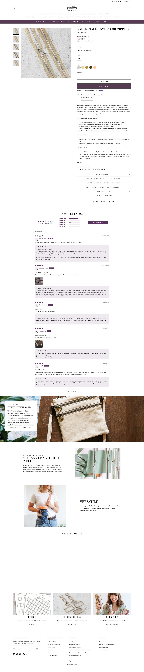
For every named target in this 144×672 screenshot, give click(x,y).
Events (76, 14)
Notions (108, 17)
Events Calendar (103, 647)
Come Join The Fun (104, 195)
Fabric (60, 17)
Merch (116, 17)
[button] (81, 36)
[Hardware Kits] (72, 604)
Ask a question (104, 191)
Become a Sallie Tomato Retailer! (78, 652)
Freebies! (39, 14)
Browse (32, 624)
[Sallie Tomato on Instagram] (14, 654)
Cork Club (67, 14)
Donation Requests (104, 650)
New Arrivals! (30, 17)
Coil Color (84, 64)
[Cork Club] (112, 604)
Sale (47, 14)
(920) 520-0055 (52, 641)
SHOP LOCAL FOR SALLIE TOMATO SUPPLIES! (103, 187)
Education (56, 14)
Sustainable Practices (75, 647)
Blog (100, 641)
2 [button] (71, 391)
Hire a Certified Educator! (106, 644)
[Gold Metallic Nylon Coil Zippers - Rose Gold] (31, 577)
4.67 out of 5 (50, 221)
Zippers (52, 17)
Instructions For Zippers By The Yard (103, 178)
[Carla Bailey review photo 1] (39, 344)
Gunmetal (90, 67)
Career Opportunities (75, 655)
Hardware (42, 17)
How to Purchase (104, 174)
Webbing (69, 17)
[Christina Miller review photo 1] (39, 281)
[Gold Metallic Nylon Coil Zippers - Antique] (27, 577)
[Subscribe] (37, 649)
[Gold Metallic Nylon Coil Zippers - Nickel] (22, 577)
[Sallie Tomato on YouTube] (20, 654)
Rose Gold (94, 67)
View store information (87, 100)
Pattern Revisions (52, 655)
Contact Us (51, 650)
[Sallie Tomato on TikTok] (27, 654)
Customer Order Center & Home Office (80, 650)
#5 (79, 59)
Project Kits (97, 17)
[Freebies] (32, 604)
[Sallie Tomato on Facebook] (17, 654)
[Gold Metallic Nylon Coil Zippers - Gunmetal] (29, 577)
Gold (82, 67)
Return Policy (51, 647)
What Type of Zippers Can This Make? (104, 183)
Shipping (79, 41)
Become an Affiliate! (75, 644)
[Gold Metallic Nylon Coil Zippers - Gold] (25, 577)
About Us (71, 641)
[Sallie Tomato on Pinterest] (24, 654)
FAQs (49, 652)
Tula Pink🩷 (103, 14)
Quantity (81, 72)
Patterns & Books (82, 17)
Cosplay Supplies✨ (88, 14)
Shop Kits (72, 624)
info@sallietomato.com (54, 644)
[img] (39, 236)
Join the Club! (112, 624)
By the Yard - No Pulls (84, 50)
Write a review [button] (98, 222)
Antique (86, 67)
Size (78, 55)
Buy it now (104, 86)
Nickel (78, 67)
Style (79, 47)
